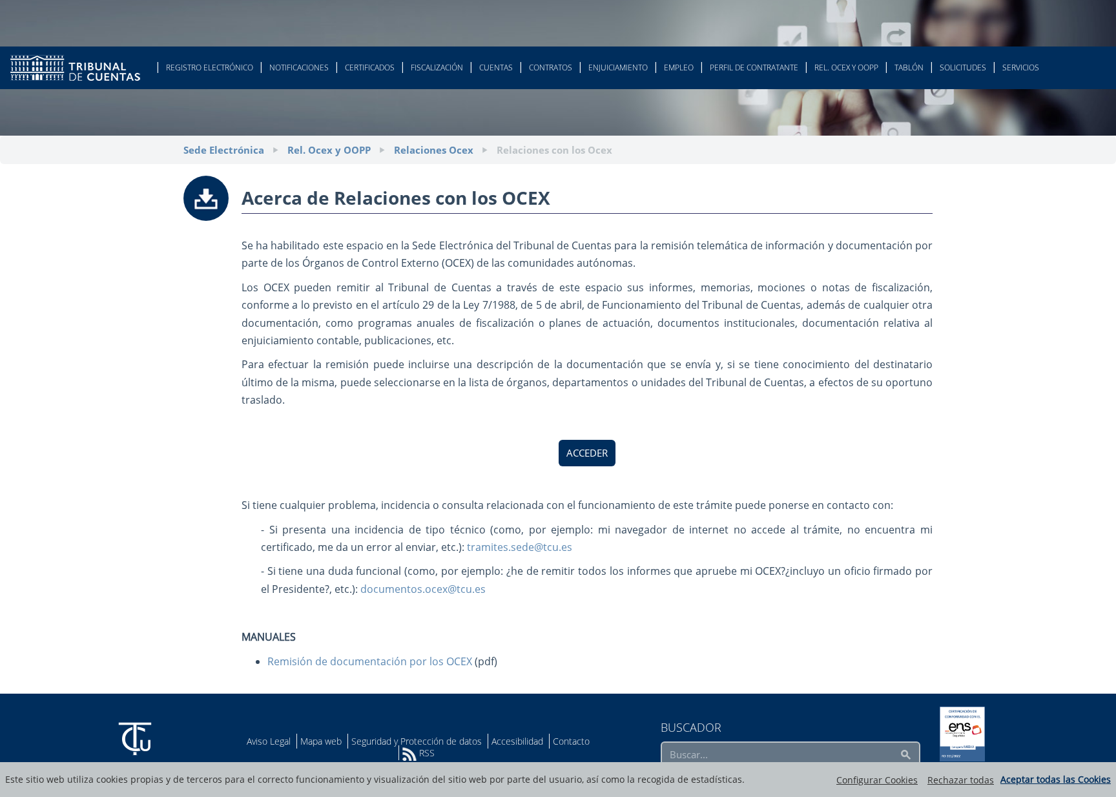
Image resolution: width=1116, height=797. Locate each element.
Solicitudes (963, 67)
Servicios (1020, 67)
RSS (426, 753)
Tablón (909, 67)
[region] (558, 779)
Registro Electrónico (209, 67)
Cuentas (496, 67)
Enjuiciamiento (618, 67)
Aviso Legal (269, 741)
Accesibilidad (517, 741)
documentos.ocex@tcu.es (423, 589)
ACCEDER (587, 452)
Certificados (370, 67)
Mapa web (321, 741)
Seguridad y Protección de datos (416, 741)
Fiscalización (437, 67)
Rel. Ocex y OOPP (846, 67)
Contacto (571, 741)
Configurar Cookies (877, 780)
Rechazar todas (960, 780)
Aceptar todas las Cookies (1055, 779)
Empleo (679, 67)
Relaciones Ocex (433, 149)
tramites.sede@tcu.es (519, 547)
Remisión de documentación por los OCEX (369, 661)
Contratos (550, 67)
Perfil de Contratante (754, 67)
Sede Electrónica (223, 149)
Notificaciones (299, 67)
